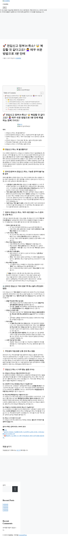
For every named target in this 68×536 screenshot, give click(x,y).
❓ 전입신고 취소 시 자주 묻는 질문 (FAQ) (18, 109)
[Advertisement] (24, 26)
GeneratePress (23, 535)
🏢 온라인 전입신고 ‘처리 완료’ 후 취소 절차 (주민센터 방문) (23, 105)
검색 (4, 485)
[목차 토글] (41, 93)
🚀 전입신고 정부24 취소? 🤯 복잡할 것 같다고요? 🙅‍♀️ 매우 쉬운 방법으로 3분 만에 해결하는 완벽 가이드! (23, 96)
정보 (5, 430)
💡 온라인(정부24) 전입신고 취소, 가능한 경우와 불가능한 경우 (24, 101)
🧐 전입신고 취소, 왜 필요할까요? (16, 99)
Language (5, 504)
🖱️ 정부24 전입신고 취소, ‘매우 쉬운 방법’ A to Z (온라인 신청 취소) (25, 103)
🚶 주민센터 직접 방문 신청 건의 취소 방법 (18, 107)
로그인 (18, 450)
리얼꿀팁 (5, 4)
